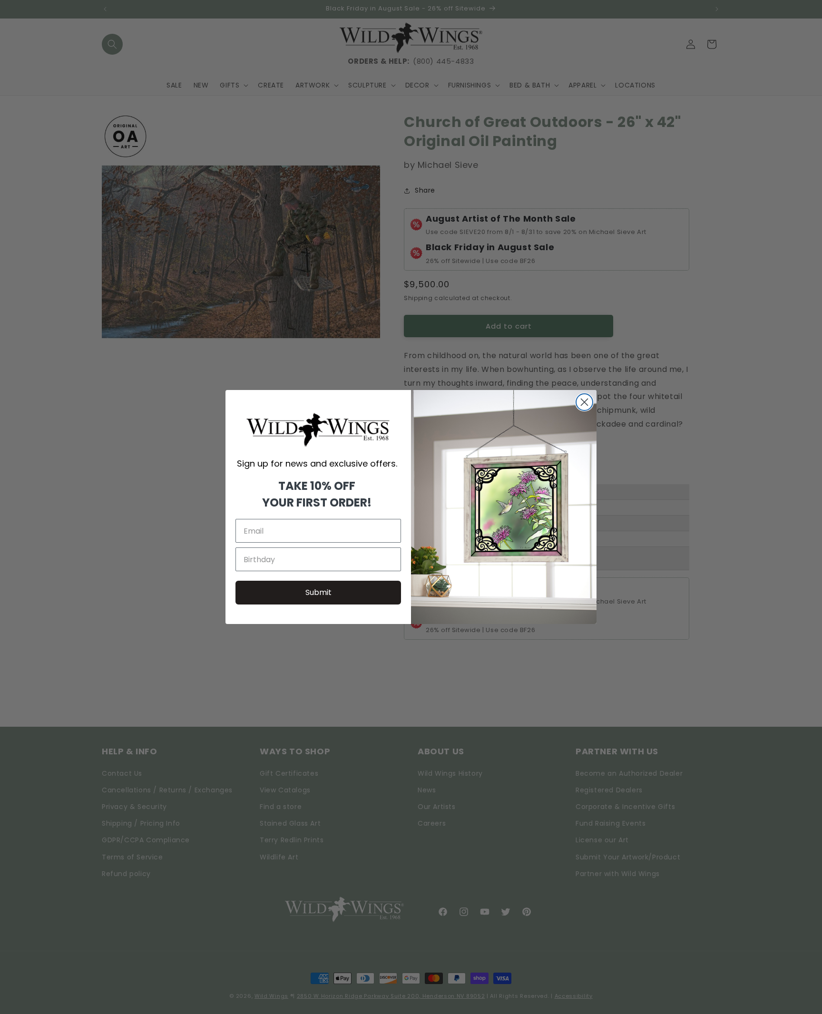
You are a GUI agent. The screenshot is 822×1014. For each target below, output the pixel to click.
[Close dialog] (584, 402)
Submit (318, 592)
